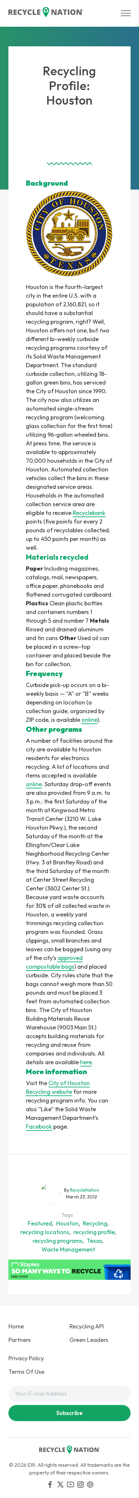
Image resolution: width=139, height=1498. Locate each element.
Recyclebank (89, 512)
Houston (67, 1223)
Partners (19, 1340)
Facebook (39, 1126)
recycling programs (57, 1240)
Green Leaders (89, 1340)
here (86, 1062)
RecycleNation (84, 1190)
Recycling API (87, 1326)
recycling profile (94, 1232)
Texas (94, 1240)
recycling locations (44, 1232)
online (89, 719)
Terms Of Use (26, 1371)
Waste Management (68, 1249)
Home (16, 1326)
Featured (40, 1223)
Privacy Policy (26, 1358)
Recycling (95, 1223)
